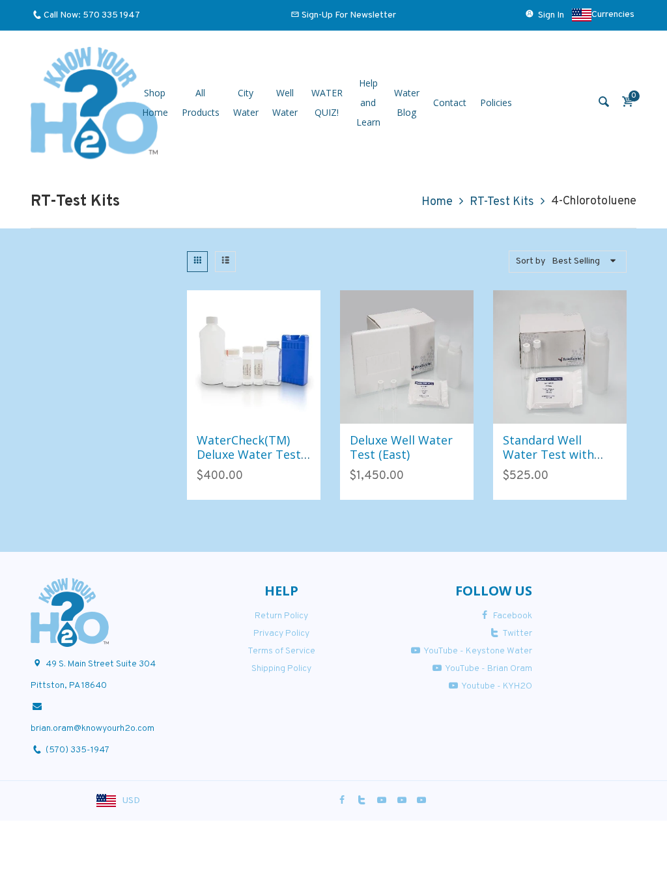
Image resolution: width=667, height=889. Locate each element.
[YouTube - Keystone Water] (381, 800)
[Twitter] (362, 800)
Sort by (530, 261)
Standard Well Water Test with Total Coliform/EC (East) (553, 461)
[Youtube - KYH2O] (421, 800)
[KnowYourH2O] (94, 103)
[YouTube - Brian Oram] (401, 800)
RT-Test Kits (502, 202)
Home (437, 202)
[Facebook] (341, 800)
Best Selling (576, 261)
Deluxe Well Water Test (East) (401, 447)
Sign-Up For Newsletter (349, 15)
